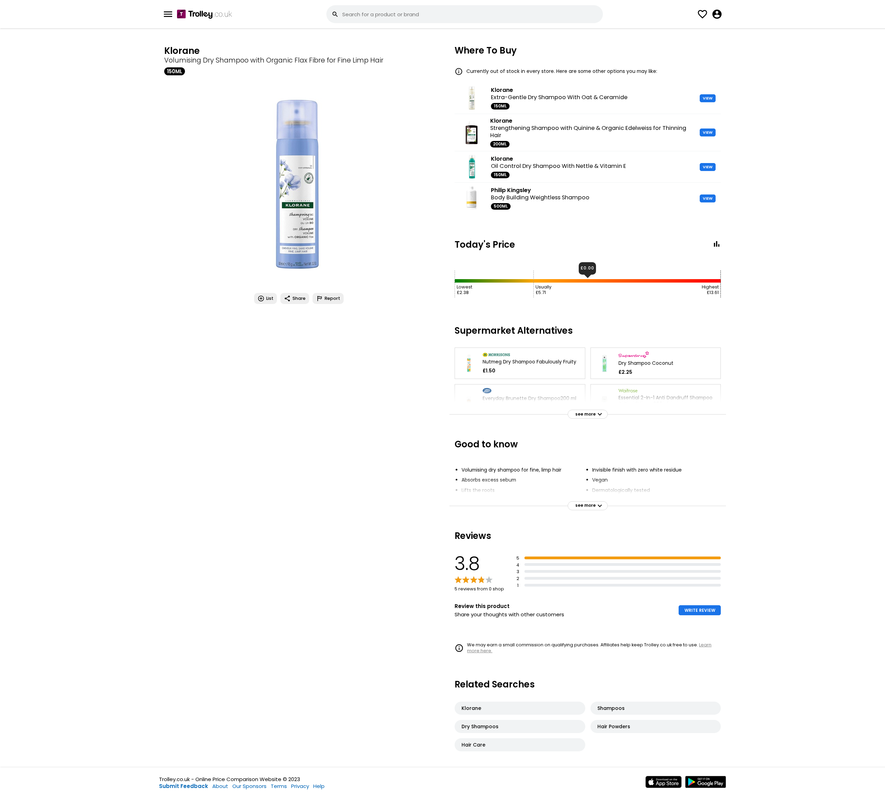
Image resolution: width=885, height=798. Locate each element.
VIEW (707, 98)
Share (299, 298)
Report (332, 298)
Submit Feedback (183, 786)
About (220, 786)
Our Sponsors (249, 786)
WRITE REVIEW (699, 610)
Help (319, 786)
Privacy (300, 786)
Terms (279, 786)
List (269, 298)
